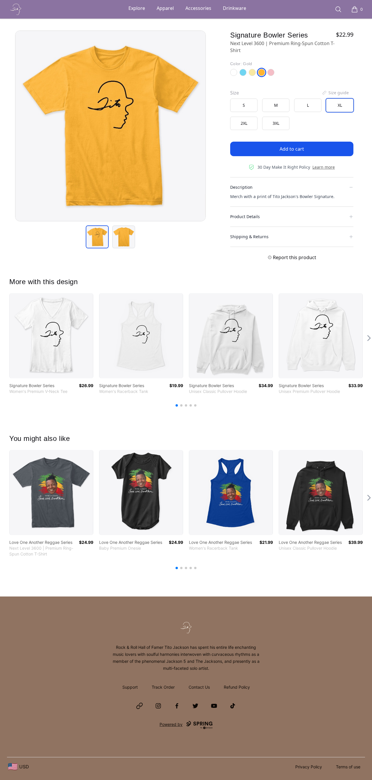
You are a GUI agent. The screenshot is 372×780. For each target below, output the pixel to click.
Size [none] (234, 93)
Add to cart (292, 149)
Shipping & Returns (249, 236)
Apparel (165, 8)
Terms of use (348, 766)
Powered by (171, 724)
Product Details (245, 216)
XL (340, 105)
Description (241, 187)
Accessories (198, 8)
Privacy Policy (308, 766)
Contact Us (199, 687)
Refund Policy (237, 687)
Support (130, 687)
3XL (276, 123)
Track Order (163, 687)
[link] (51, 336)
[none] (335, 93)
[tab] (97, 237)
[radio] (243, 105)
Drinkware (234, 8)
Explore (136, 8)
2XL (244, 123)
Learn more (323, 167)
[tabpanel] (110, 126)
